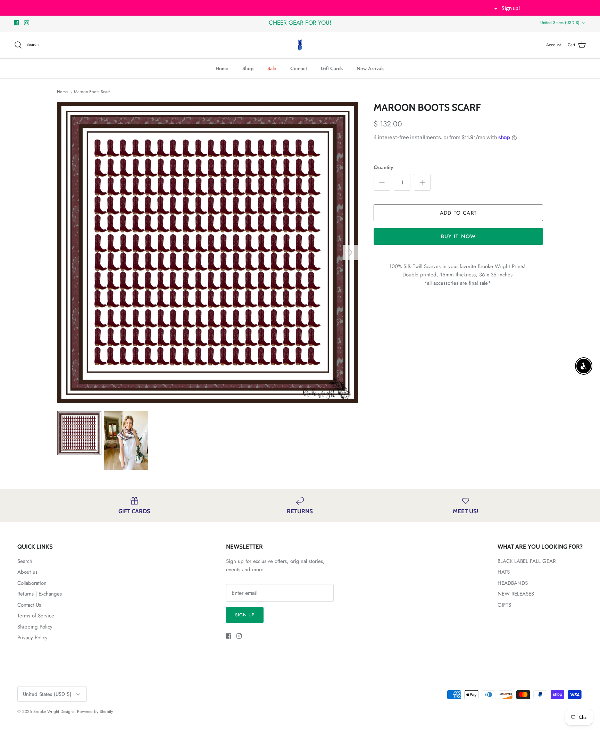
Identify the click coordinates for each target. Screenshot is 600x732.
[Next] (350, 252)
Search (24, 561)
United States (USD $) (560, 22)
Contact (298, 68)
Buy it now (458, 236)
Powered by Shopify (95, 711)
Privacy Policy (32, 637)
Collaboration (32, 583)
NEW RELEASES (516, 594)
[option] (207, 252)
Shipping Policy (34, 627)
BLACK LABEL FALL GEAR (527, 561)
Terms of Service (35, 615)
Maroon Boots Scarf (92, 92)
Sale (271, 68)
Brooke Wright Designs (53, 711)
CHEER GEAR (286, 22)
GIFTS (504, 605)
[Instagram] (26, 22)
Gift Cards (332, 68)
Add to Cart (458, 213)
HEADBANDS (513, 583)
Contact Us (29, 605)
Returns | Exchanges (39, 594)
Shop (247, 68)
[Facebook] (16, 22)
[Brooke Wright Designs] (300, 45)
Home (222, 68)
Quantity (383, 167)
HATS (504, 572)
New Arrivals (370, 68)
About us (27, 572)
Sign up (245, 615)
